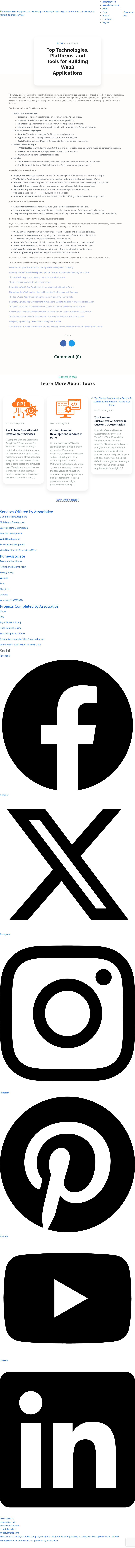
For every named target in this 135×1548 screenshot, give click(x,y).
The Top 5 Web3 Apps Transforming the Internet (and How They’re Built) (41, 297)
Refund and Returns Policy (13, 566)
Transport (107, 18)
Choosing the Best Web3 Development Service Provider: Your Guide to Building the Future (49, 272)
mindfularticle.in (8, 1529)
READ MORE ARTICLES (67, 500)
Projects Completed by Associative (29, 606)
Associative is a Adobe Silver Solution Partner (22, 639)
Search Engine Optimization (14, 527)
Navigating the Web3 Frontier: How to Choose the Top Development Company (43, 292)
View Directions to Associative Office (18, 550)
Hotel (105, 8)
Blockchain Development (12, 544)
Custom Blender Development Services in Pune (66, 434)
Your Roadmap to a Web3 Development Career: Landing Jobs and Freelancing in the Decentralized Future (55, 326)
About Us (4, 589)
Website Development (11, 533)
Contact (4, 594)
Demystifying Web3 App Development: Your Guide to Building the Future (41, 287)
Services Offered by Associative (26, 511)
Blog (2, 583)
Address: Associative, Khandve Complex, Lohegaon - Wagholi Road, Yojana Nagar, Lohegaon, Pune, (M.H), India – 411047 (59, 1536)
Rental (106, 15)
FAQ (2, 616)
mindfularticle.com (9, 1532)
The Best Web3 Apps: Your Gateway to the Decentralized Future (37, 277)
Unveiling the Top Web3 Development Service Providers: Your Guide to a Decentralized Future (50, 311)
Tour (105, 12)
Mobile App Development (12, 522)
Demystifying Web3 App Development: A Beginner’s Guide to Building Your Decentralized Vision (51, 302)
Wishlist (4, 577)
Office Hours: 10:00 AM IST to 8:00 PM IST (20, 644)
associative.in (109, 1)
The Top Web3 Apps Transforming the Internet (29, 282)
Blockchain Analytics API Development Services (22, 432)
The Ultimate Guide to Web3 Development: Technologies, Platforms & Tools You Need (46, 316)
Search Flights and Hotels (12, 633)
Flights (106, 22)
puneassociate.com (9, 1525)
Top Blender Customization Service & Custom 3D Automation (110, 421)
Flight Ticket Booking (10, 622)
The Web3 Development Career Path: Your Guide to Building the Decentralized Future (47, 306)
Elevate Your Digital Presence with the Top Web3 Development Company (41, 267)
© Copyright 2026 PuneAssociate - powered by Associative (29, 1540)
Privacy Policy (6, 572)
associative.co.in (111, 5)
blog (60, 43)
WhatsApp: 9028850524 (11, 600)
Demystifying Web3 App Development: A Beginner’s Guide (35, 321)
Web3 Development (10, 539)
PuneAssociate (12, 556)
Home (3, 611)
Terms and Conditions (11, 561)
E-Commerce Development (13, 516)
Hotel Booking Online (10, 627)
